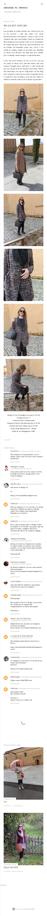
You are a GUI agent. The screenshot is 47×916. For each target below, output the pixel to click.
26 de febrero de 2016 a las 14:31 (32, 595)
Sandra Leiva (15, 484)
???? (5, 801)
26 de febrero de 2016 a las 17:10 (21, 620)
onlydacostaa (15, 595)
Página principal (12, 12)
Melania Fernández (18, 539)
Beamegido (15, 677)
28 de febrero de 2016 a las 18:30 (31, 677)
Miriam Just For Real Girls (20, 619)
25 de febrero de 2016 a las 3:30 (21, 468)
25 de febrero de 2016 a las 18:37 (29, 521)
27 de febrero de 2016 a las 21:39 (21, 638)
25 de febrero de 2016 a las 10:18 (31, 484)
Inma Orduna (15, 581)
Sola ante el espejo (17, 562)
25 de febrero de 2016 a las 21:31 (21, 564)
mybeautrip (15, 657)
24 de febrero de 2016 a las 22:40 (30, 451)
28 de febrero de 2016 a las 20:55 (29, 688)
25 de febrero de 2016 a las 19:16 (21, 540)
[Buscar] (42, 3)
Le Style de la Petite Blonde (21, 636)
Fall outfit (11, 867)
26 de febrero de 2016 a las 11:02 (32, 581)
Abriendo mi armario (15, 8)
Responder (15, 462)
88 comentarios (17, 871)
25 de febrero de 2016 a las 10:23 (29, 503)
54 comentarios (17, 806)
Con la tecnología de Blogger (25, 909)
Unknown (14, 504)
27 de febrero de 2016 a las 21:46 (31, 657)
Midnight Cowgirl (17, 467)
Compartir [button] (7, 440)
